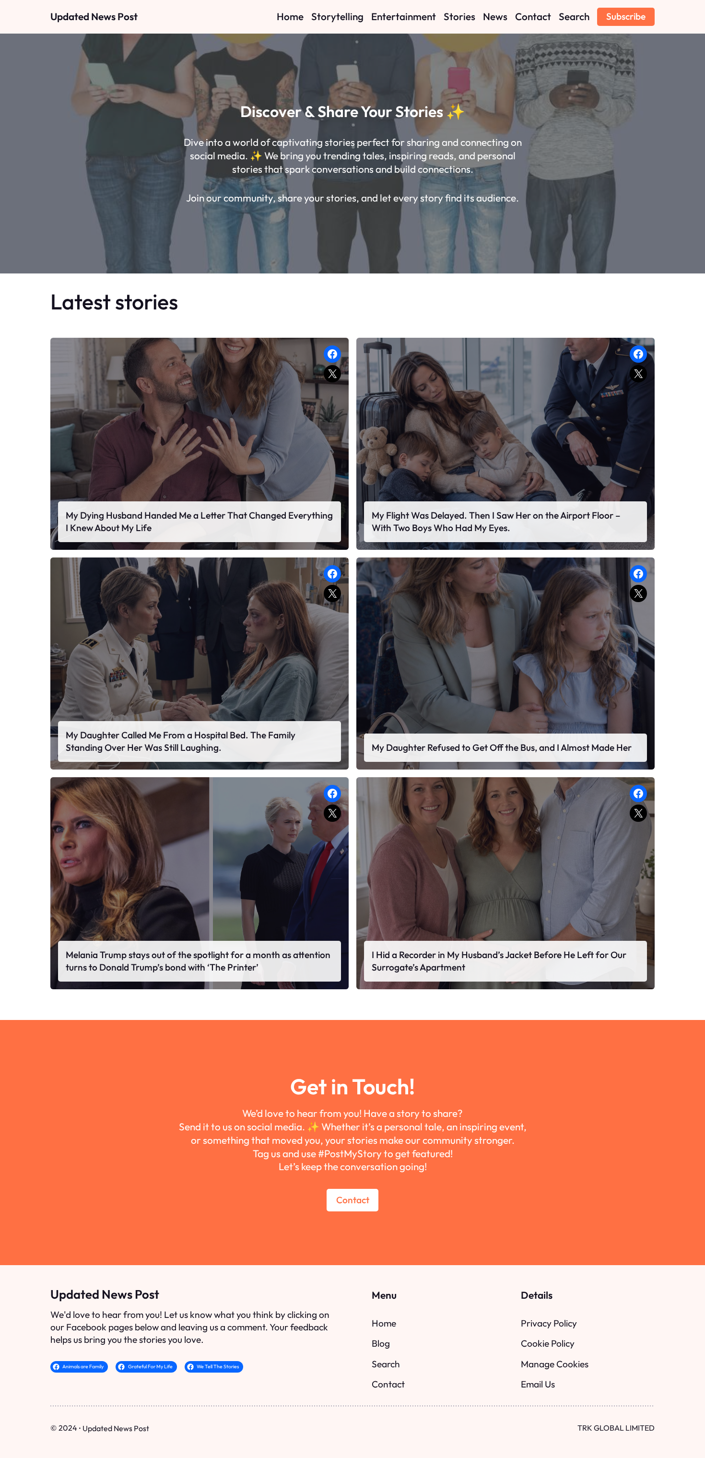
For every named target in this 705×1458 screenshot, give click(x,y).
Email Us (538, 1384)
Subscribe (626, 16)
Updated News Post (94, 16)
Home (384, 1323)
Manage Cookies (554, 1364)
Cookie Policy (548, 1343)
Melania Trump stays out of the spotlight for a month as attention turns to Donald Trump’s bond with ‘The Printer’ (198, 961)
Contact (352, 1200)
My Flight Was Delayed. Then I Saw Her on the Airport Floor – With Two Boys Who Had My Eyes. (496, 521)
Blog (381, 1343)
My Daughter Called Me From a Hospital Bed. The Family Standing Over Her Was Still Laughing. (180, 741)
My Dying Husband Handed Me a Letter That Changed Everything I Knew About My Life (199, 521)
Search (386, 1364)
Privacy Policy (549, 1323)
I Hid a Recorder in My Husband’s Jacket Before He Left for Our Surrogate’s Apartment (499, 961)
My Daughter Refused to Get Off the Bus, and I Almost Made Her (502, 747)
